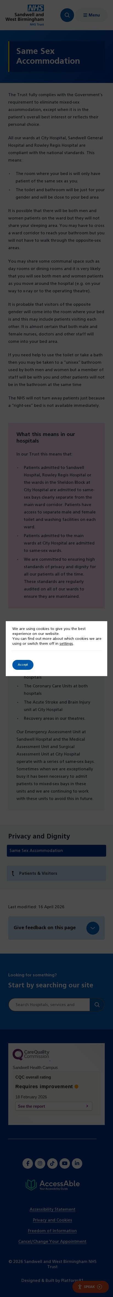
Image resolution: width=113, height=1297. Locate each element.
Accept (23, 664)
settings (66, 644)
